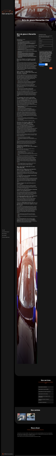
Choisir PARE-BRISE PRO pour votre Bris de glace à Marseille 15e (27, 42)
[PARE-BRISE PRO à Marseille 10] (31, 416)
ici (41, 62)
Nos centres (4, 235)
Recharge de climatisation (42, 402)
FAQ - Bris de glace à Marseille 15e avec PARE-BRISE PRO (25, 55)
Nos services (4, 233)
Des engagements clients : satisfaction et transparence (25, 54)
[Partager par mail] (18, 2)
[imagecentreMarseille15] (22, 416)
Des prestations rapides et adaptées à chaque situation (25, 52)
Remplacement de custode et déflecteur (44, 391)
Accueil (3, 230)
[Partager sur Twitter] (16, 2)
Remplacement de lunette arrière (43, 389)
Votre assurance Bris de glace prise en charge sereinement (26, 53)
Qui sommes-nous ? (5, 231)
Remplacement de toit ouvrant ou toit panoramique (44, 396)
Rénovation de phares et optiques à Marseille (44, 399)
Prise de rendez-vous (6, 237)
